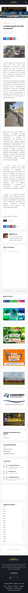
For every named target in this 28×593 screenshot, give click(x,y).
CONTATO (16, 586)
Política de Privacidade (14, 590)
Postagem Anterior (7, 291)
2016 (14, 518)
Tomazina (13, 23)
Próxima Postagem (21, 291)
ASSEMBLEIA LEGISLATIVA (9, 454)
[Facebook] (4, 38)
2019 (14, 525)
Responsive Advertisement (14, 549)
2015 (14, 516)
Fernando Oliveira (13, 465)
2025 (14, 539)
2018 (14, 523)
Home (5, 586)
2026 (14, 541)
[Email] (14, 38)
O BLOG (10, 586)
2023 (14, 534)
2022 (14, 532)
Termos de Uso (18, 588)
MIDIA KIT (22, 586)
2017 (14, 520)
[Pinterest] (11, 38)
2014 (14, 513)
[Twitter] (7, 38)
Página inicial (6, 23)
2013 (14, 511)
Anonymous (12, 471)
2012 (14, 509)
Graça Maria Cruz (13, 477)
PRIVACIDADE (9, 588)
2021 (14, 529)
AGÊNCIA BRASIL (7, 451)
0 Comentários (8, 33)
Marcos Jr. (13, 234)
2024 (14, 536)
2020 (14, 527)
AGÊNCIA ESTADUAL (8, 449)
